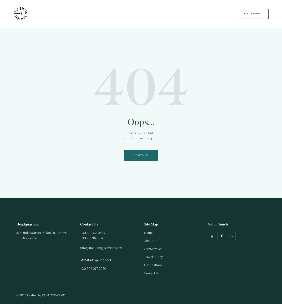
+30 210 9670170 (92, 238)
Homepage (141, 155)
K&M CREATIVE (53, 295)
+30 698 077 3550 (93, 269)
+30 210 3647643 (92, 233)
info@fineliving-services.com (101, 248)
